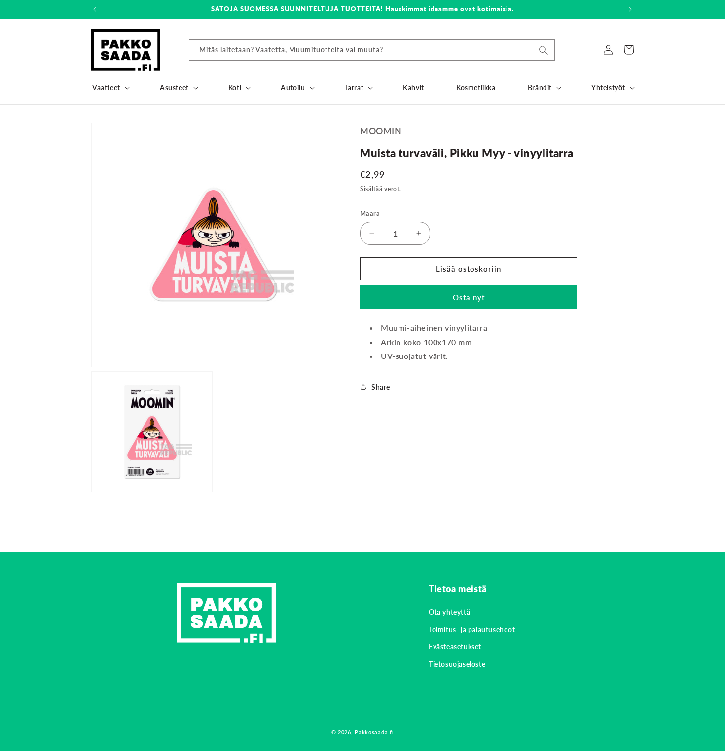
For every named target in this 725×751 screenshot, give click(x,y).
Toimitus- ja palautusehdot (472, 629)
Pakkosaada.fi (374, 732)
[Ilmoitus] (630, 9)
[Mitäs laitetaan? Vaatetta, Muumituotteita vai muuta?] (543, 50)
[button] (110, 88)
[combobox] (371, 50)
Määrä (370, 213)
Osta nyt (469, 297)
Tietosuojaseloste (457, 664)
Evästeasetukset (455, 646)
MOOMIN (381, 130)
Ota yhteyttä (449, 612)
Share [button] (380, 387)
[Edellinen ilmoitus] (95, 9)
